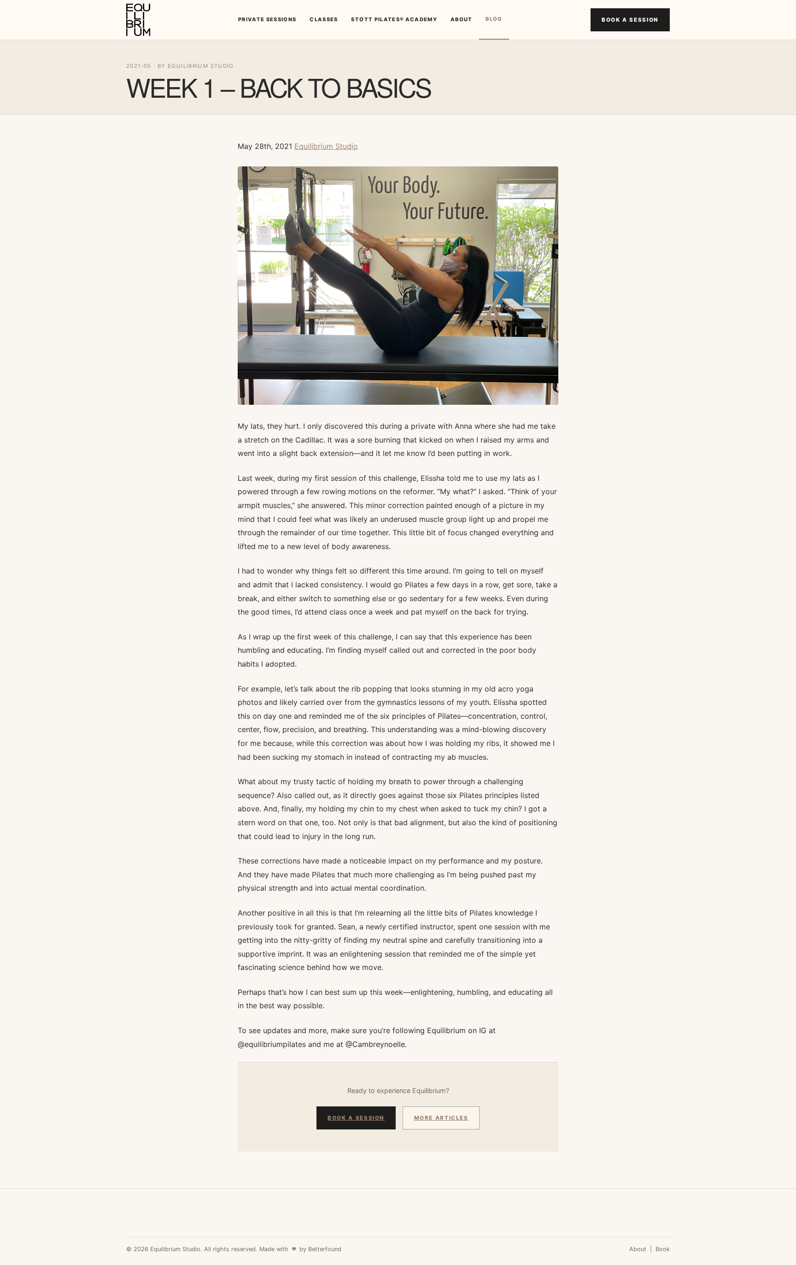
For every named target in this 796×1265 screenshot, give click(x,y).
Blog (494, 19)
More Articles (441, 1118)
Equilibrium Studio (326, 146)
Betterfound (324, 1249)
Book (663, 1249)
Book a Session (630, 20)
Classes (324, 19)
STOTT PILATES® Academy (394, 19)
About (462, 19)
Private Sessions (267, 19)
